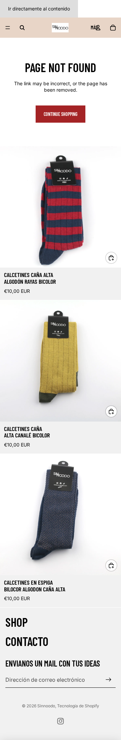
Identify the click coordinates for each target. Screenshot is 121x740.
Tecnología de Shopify (78, 705)
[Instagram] (60, 721)
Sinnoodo (46, 705)
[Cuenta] (98, 27)
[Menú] (7, 27)
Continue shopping (60, 114)
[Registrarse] (109, 680)
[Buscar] (22, 27)
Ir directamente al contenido (39, 8)
